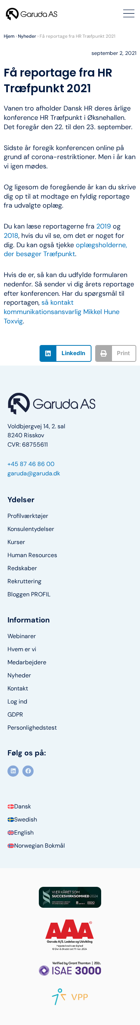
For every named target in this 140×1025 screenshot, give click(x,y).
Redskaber (22, 568)
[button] (65, 353)
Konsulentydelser (30, 529)
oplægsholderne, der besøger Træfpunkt (65, 249)
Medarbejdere (26, 662)
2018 (11, 235)
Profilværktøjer (27, 516)
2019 (103, 226)
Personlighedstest (32, 728)
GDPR (15, 714)
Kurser (16, 542)
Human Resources (32, 555)
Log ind (17, 701)
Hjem (9, 36)
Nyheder (27, 36)
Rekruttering (24, 581)
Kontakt (17, 688)
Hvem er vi (21, 649)
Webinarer (21, 636)
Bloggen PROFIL (28, 594)
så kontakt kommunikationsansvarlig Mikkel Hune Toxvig (61, 311)
